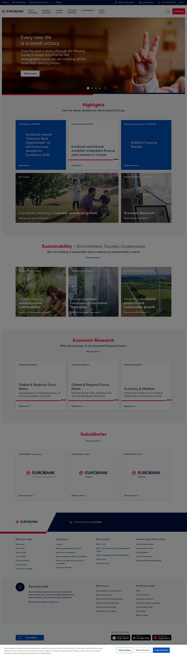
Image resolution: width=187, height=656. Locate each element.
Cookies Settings (124, 650)
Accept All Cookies (161, 650)
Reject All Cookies (142, 650)
